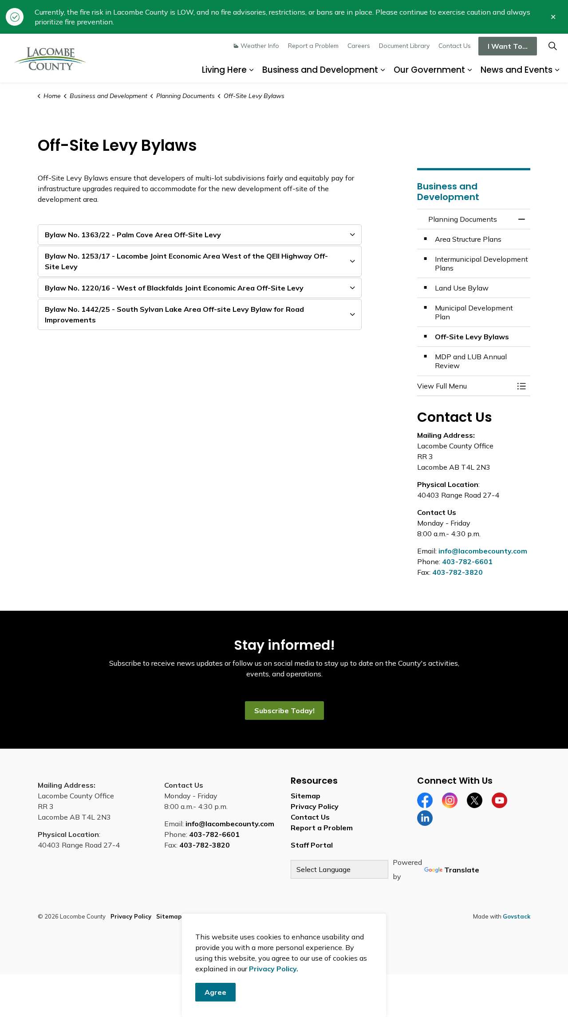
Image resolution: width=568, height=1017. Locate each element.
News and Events (516, 70)
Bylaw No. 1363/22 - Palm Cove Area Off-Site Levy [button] (133, 234)
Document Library (404, 46)
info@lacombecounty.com (482, 550)
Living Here (224, 70)
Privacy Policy (315, 806)
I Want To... (508, 46)
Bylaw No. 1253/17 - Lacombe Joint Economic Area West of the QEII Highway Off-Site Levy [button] (186, 261)
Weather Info (260, 46)
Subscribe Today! (284, 710)
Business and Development (320, 70)
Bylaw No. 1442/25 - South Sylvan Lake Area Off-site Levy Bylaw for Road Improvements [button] (174, 314)
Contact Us (454, 46)
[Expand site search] (552, 46)
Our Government (429, 70)
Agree (215, 992)
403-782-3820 (457, 572)
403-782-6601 (467, 561)
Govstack (516, 916)
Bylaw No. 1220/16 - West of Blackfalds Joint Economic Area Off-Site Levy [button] (174, 287)
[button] (465, 386)
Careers (358, 46)
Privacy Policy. (273, 968)
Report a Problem (313, 46)
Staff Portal (312, 844)
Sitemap (305, 795)
